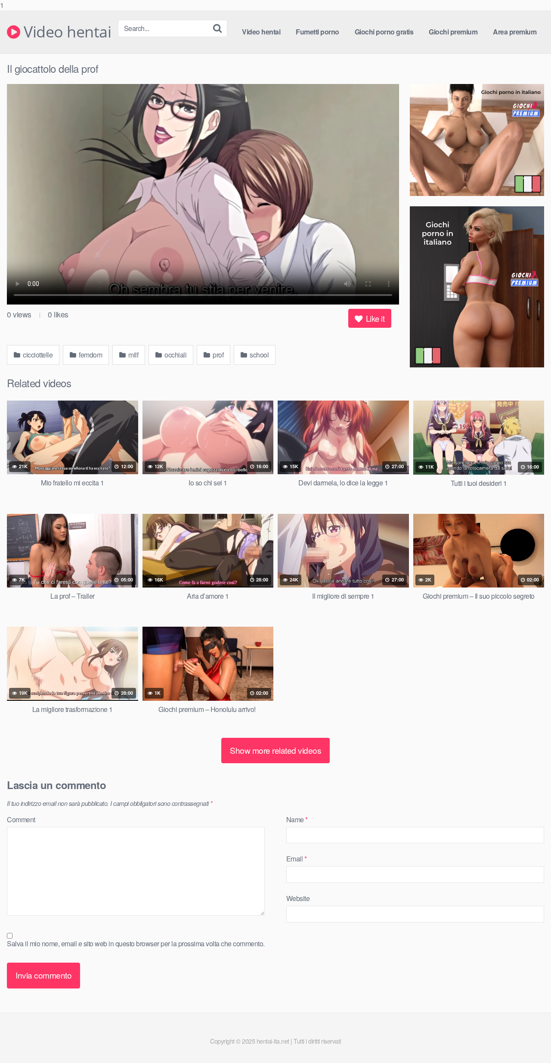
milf (133, 355)
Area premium (514, 32)
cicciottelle (37, 355)
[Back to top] (527, 1039)
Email (296, 859)
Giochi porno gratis (384, 32)
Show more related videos (275, 750)
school (258, 355)
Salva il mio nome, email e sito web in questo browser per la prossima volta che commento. (136, 943)
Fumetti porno (317, 32)
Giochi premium (453, 32)
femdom (89, 355)
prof (217, 355)
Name (297, 819)
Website (298, 898)
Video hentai (65, 32)
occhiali (175, 355)
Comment (21, 819)
